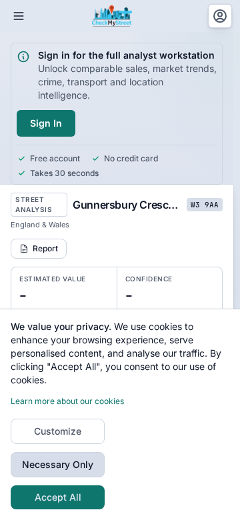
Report (45, 248)
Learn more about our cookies (67, 401)
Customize (57, 431)
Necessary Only (57, 464)
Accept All (58, 497)
